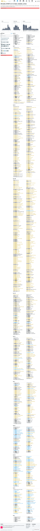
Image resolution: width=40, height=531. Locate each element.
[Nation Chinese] (6, 44)
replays (23, 1)
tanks (17, 1)
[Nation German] (3, 44)
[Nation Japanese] (1, 46)
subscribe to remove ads (3, 55)
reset (11, 33)
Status (1, 49)
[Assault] (1, 48)
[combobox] (4, 1)
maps (20, 1)
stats (26, 1)
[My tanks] (8, 51)
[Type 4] (8, 42)
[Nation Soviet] (1, 44)
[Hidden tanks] (6, 51)
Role (1, 47)
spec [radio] (3, 53)
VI (8, 38)
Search (1, 34)
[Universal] (8, 48)
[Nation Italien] (8, 46)
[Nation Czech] (3, 46)
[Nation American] (4, 44)
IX (4, 39)
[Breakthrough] (3, 48)
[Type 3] (6, 42)
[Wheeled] (9, 48)
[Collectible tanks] (4, 51)
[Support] (6, 48)
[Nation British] (9, 44)
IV (5, 38)
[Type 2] (4, 42)
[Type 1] (3, 42)
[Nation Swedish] (4, 46)
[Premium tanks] (3, 51)
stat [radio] (4, 53)
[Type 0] (1, 42)
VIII (2, 39)
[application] (6, 27)
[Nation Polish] (6, 46)
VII (1, 39)
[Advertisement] (20, 13)
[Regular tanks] (1, 51)
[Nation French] (8, 44)
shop (32, 1)
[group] (5, 38)
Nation (1, 43)
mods (29, 1)
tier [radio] (1, 53)
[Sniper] (4, 48)
